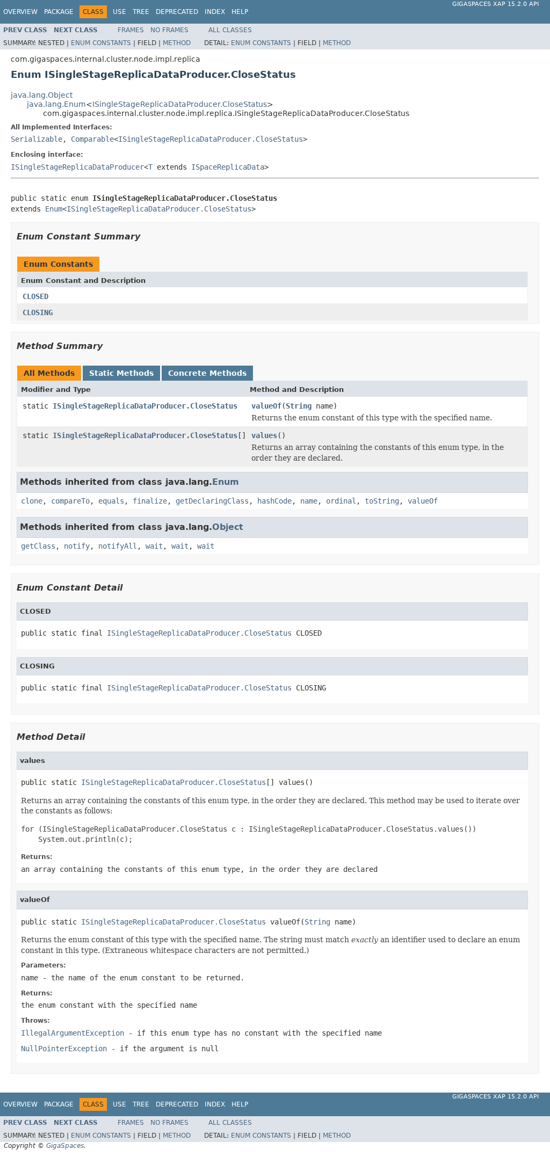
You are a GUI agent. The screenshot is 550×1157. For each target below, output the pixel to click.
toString (382, 501)
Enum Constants (101, 43)
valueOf (266, 406)
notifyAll (117, 546)
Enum (53, 209)
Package (59, 12)
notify (77, 546)
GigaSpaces (65, 1145)
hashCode (274, 501)
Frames (131, 30)
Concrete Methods (207, 373)
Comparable (92, 139)
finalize (150, 501)
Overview (20, 12)
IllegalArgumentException (72, 1033)
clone (31, 501)
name (308, 501)
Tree (141, 12)
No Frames (169, 30)
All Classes (230, 30)
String (299, 406)
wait (154, 546)
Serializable (36, 139)
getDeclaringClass (212, 501)
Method (177, 43)
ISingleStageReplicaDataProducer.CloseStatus (179, 104)
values (264, 435)
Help (239, 12)
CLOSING (38, 312)
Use (119, 12)
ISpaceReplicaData (227, 167)
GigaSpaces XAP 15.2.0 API (495, 4)
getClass (38, 546)
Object (227, 527)
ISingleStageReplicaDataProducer (77, 167)
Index (215, 12)
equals (111, 501)
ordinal (341, 501)
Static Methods (121, 373)
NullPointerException (64, 1048)
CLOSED (35, 296)
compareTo (70, 501)
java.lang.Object (42, 95)
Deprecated (177, 12)
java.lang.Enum (56, 104)
